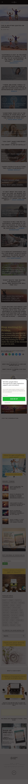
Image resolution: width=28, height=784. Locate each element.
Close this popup (7, 402)
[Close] (26, 379)
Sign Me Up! (14, 399)
